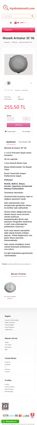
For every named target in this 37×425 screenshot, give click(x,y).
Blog (6, 349)
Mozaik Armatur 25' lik (25, 42)
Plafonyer (14, 42)
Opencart (13, 424)
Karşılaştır (27, 131)
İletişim (7, 342)
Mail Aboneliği (9, 391)
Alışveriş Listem (9, 389)
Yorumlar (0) (24, 142)
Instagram (8, 364)
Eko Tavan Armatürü (10, 296)
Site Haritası (8, 347)
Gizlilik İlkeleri (9, 329)
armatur (26, 264)
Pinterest (7, 369)
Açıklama (11, 142)
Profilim (7, 384)
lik (30, 264)
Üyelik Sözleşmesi (10, 322)
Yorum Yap (25, 90)
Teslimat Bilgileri (9, 325)
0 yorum (17, 90)
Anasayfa (7, 42)
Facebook (7, 362)
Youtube (7, 371)
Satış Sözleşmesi (9, 327)
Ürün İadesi (8, 345)
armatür (10, 264)
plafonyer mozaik (18, 264)
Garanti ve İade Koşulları (12, 320)
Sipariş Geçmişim (9, 387)
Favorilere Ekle (11, 131)
